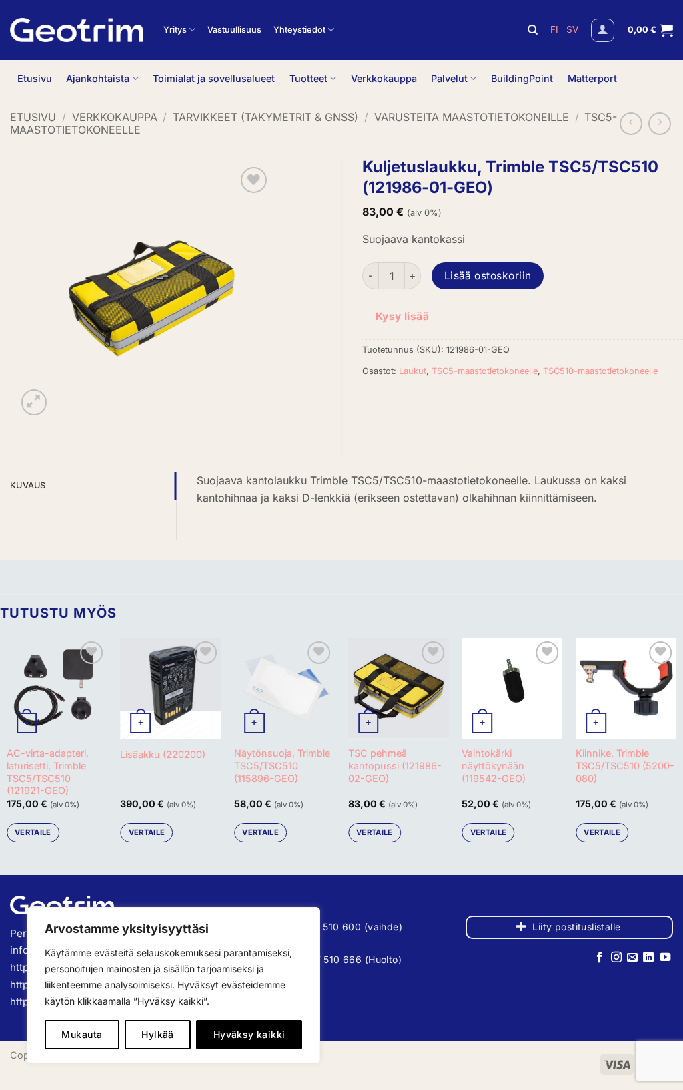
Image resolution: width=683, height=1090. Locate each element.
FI (555, 29)
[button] (602, 30)
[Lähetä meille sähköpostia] (632, 958)
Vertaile (33, 832)
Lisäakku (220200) (162, 754)
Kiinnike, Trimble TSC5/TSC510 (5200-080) (625, 765)
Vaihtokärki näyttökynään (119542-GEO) (494, 765)
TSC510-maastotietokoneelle (600, 371)
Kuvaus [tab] (28, 485)
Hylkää (157, 1034)
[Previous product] (659, 123)
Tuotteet (308, 78)
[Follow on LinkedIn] (648, 958)
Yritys (175, 30)
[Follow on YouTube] (665, 958)
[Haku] (533, 30)
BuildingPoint (522, 78)
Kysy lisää (403, 316)
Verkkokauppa (384, 78)
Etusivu (34, 78)
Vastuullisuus (234, 30)
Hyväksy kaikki (249, 1034)
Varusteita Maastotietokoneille (471, 117)
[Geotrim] (76, 30)
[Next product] (631, 123)
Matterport (592, 78)
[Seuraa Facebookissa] (599, 958)
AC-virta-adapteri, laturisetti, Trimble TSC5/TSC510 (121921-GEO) (48, 771)
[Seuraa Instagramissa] (615, 958)
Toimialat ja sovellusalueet (214, 78)
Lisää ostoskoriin (488, 275)
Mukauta (81, 1034)
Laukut (412, 371)
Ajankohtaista (97, 78)
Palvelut (449, 78)
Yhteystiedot (299, 30)
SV (572, 29)
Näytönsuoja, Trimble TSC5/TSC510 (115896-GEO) (282, 765)
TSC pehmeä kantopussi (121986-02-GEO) (395, 765)
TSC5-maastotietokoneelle (485, 371)
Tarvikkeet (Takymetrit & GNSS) (265, 117)
